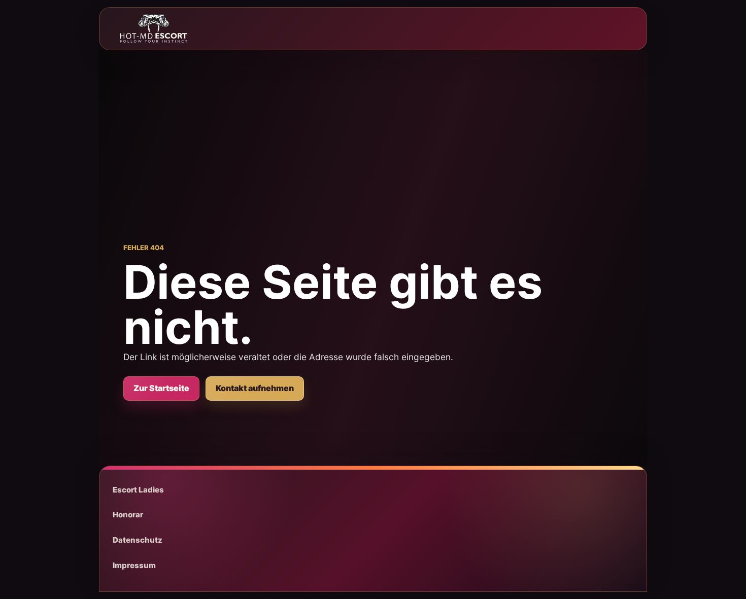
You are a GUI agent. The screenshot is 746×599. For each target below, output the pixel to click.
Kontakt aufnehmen (255, 388)
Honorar (128, 514)
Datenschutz (137, 540)
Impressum (134, 565)
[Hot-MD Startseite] (154, 28)
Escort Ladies (138, 490)
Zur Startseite (161, 388)
